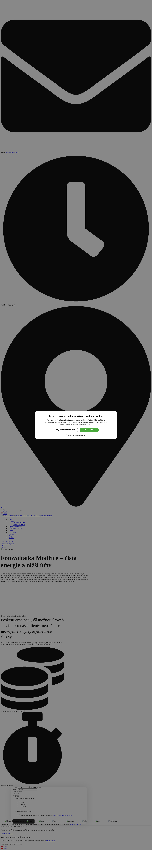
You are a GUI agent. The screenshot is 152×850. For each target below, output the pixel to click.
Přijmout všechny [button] (89, 430)
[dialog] (76, 425)
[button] (76, 435)
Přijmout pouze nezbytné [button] (65, 430)
